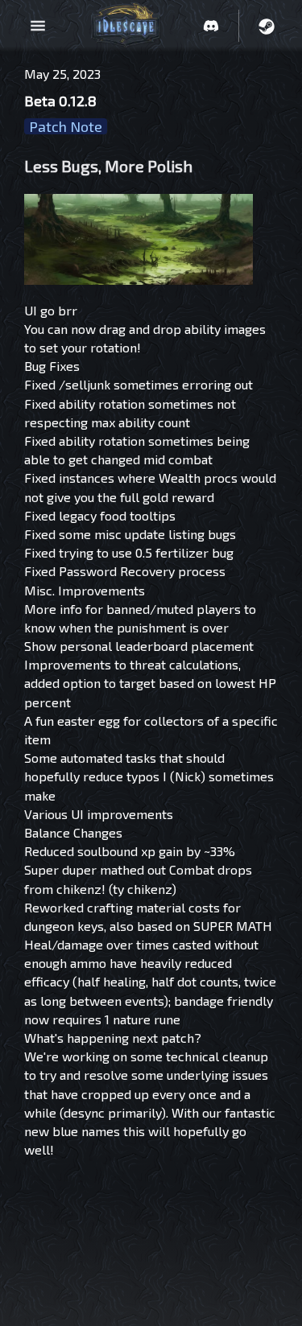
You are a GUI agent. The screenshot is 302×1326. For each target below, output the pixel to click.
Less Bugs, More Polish (108, 165)
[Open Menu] (38, 26)
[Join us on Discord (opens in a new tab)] (211, 25)
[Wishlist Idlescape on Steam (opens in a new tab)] (266, 25)
